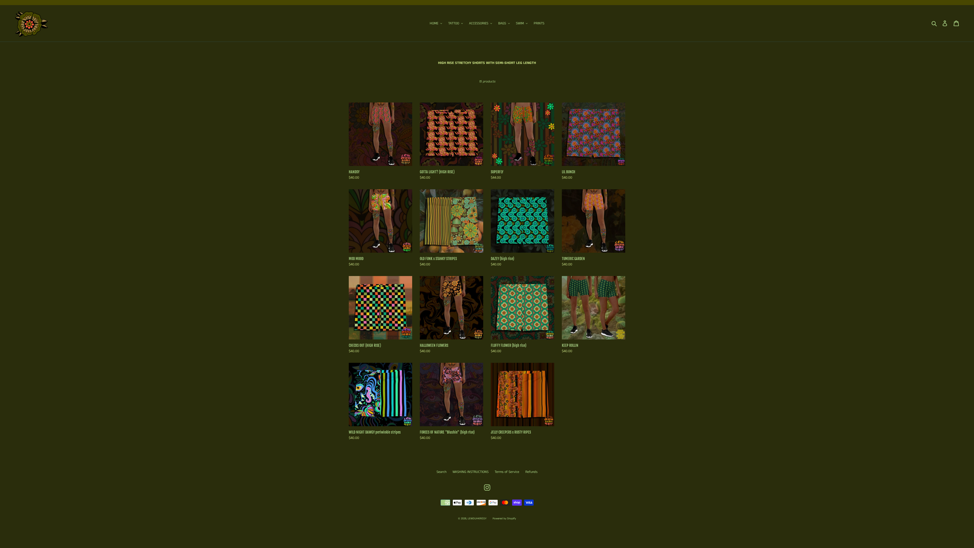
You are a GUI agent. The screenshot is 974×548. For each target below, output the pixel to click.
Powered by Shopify (504, 519)
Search (441, 471)
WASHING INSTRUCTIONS (471, 471)
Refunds (531, 471)
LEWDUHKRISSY (477, 519)
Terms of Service (507, 471)
